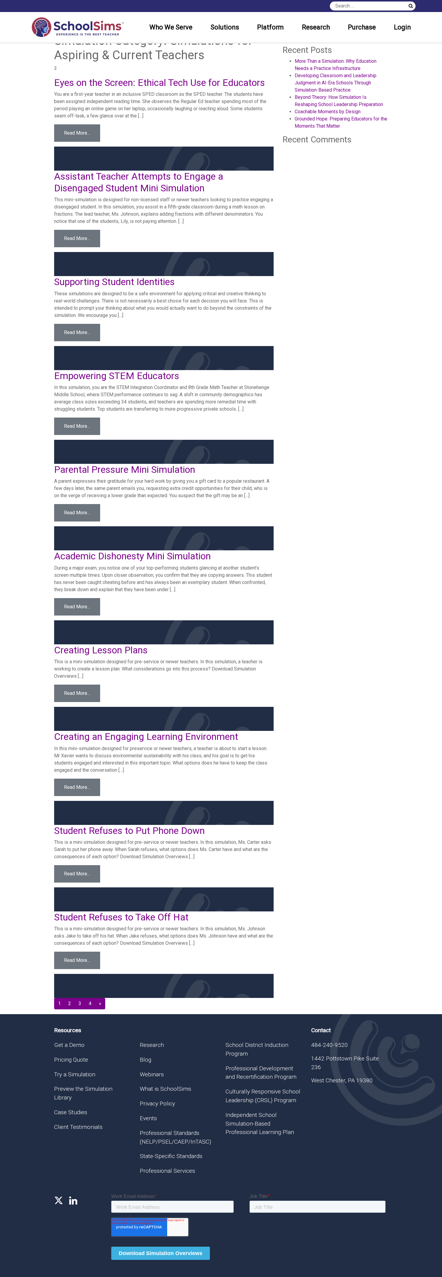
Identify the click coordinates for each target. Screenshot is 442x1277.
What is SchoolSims (165, 1088)
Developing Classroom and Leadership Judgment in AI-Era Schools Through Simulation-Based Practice (335, 83)
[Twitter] (58, 1200)
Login (402, 27)
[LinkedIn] (73, 1200)
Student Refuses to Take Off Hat (121, 917)
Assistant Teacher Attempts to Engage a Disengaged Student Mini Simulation (138, 182)
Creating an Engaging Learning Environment (146, 736)
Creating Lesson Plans (101, 650)
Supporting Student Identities (114, 281)
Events (148, 1118)
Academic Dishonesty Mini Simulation (132, 556)
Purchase (362, 27)
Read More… (82, 133)
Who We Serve (170, 27)
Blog (145, 1059)
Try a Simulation (74, 1074)
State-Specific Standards (171, 1156)
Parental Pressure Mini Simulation (124, 469)
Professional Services (167, 1170)
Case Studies (70, 1112)
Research (316, 27)
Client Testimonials (78, 1126)
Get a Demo (69, 1044)
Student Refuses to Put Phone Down (129, 830)
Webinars (152, 1074)
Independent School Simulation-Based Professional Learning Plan (260, 1123)
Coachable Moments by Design (328, 111)
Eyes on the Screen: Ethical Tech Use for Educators (159, 82)
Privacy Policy (157, 1103)
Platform (270, 27)
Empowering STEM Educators (116, 376)
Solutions (224, 27)
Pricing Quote (71, 1059)
